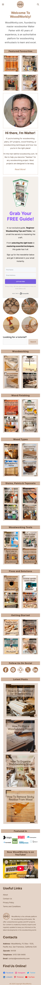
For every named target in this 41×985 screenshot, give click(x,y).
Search (33, 342)
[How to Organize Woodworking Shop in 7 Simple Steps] (20, 771)
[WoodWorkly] (20, 4)
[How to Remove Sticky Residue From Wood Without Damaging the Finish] (20, 806)
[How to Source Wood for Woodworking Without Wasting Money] (20, 700)
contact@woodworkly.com (19, 959)
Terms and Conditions (12, 906)
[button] (38, 4)
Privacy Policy (8, 903)
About (5, 895)
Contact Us (7, 899)
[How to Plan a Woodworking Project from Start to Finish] (20, 735)
